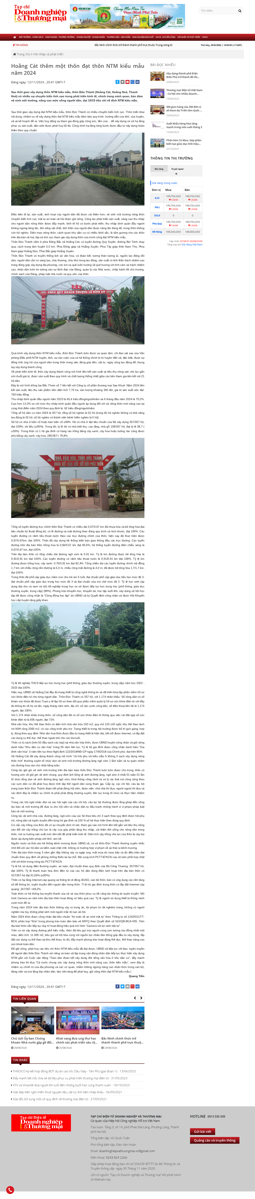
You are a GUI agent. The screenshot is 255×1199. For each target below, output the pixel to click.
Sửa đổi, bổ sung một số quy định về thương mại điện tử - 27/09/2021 (59, 1099)
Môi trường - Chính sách (31, 37)
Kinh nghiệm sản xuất (143, 37)
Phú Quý (157, 223)
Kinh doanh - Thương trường (60, 37)
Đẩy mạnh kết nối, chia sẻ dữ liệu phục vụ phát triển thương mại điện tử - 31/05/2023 (70, 1078)
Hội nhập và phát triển (189, 37)
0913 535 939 (216, 1116)
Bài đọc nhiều (163, 65)
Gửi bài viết (202, 1131)
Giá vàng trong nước (164, 183)
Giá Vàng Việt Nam (192, 244)
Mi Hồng (157, 231)
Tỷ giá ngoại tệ (177, 171)
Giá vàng (159, 168)
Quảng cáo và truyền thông (214, 1140)
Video (205, 37)
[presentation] (135, 998)
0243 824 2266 (116, 1157)
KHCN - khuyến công (166, 37)
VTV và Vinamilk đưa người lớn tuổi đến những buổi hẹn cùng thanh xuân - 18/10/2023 (71, 1085)
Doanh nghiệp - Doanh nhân (91, 37)
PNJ (157, 207)
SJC (157, 197)
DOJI (157, 215)
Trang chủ (23, 54)
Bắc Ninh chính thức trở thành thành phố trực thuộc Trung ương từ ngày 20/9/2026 (133, 45)
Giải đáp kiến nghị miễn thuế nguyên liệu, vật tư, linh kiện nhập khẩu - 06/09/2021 (67, 1092)
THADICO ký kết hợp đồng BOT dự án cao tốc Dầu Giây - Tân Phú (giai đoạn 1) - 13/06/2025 (74, 1071)
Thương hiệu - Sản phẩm (118, 37)
